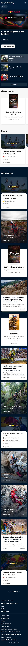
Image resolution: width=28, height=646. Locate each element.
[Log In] (26, 12)
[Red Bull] (14, 12)
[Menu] (2, 11)
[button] (25, 5)
